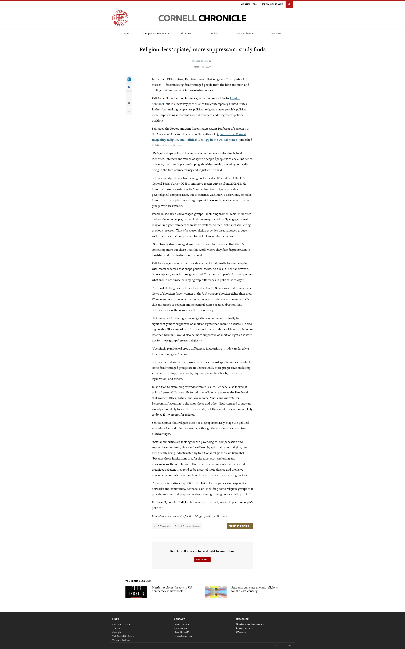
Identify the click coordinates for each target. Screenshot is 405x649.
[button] (289, 4)
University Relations (121, 639)
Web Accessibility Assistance (124, 636)
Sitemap (116, 628)
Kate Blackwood (203, 60)
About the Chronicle (121, 624)
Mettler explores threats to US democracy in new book (172, 589)
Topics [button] (126, 33)
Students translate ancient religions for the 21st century (254, 589)
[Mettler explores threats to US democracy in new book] (136, 592)
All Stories (187, 33)
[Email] (289, 646)
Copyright (116, 632)
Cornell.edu (249, 4)
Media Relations (272, 4)
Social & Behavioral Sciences (187, 526)
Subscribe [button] (202, 559)
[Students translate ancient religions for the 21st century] (216, 592)
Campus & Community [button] (156, 33)
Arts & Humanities (162, 526)
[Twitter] (283, 646)
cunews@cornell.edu (183, 636)
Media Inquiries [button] (239, 525)
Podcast (215, 33)
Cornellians (276, 33)
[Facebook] (276, 646)
